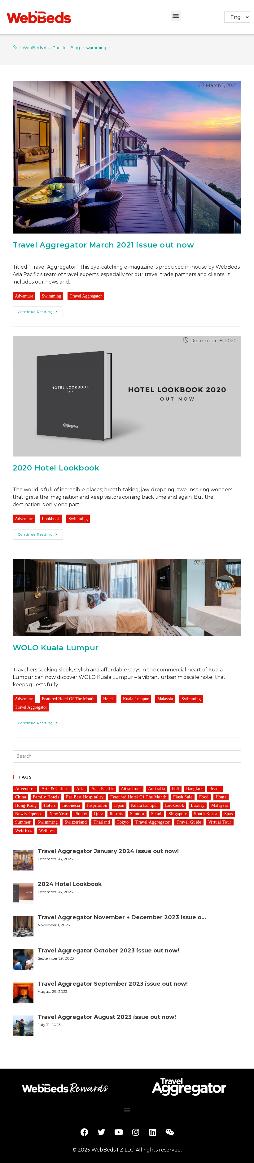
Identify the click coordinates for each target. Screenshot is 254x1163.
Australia (156, 788)
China (20, 797)
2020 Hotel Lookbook (56, 467)
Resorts (116, 813)
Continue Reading (35, 312)
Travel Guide (189, 822)
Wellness (47, 830)
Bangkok (194, 788)
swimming (51, 296)
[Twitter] (101, 1132)
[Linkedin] (152, 1132)
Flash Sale (182, 797)
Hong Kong (26, 805)
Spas (228, 813)
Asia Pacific (102, 788)
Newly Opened (29, 813)
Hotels (108, 699)
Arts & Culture (56, 788)
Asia (80, 788)
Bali (176, 788)
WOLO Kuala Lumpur (56, 647)
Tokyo (123, 822)
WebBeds (23, 830)
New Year (59, 813)
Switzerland (76, 822)
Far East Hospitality (84, 797)
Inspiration (97, 805)
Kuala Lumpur (136, 699)
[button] (176, 16)
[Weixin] (169, 1132)
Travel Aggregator (86, 296)
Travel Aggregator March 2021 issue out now (103, 244)
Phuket (80, 813)
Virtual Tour (219, 822)
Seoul (156, 813)
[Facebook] (84, 1132)
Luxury (197, 805)
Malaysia (165, 699)
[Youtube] (118, 1132)
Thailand (102, 822)
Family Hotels (46, 797)
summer (23, 822)
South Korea (205, 813)
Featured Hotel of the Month (68, 699)
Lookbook (51, 518)
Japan (119, 805)
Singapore (178, 813)
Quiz (98, 813)
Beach (215, 788)
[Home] (15, 47)
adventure (24, 296)
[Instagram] (135, 1132)
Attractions (131, 788)
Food (204, 797)
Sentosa (137, 813)
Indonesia (71, 805)
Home (221, 797)
